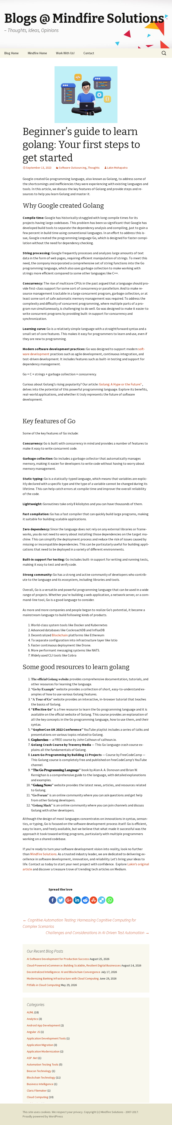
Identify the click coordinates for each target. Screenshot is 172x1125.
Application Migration (40, 1045)
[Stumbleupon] (93, 900)
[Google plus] (69, 900)
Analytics (32, 1019)
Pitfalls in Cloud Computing (43, 985)
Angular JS (33, 1032)
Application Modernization (43, 1051)
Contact (88, 53)
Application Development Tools (46, 1038)
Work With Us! (65, 53)
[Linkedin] (77, 900)
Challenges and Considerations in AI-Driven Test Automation (97, 932)
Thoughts (94, 167)
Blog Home (11, 53)
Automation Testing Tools (43, 1064)
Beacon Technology (39, 1071)
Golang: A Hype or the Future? (120, 384)
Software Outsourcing (72, 167)
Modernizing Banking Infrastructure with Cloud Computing (63, 978)
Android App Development (43, 1025)
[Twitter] (60, 900)
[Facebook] (52, 900)
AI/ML (30, 1012)
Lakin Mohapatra (117, 167)
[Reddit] (85, 900)
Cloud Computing (37, 1097)
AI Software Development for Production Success (58, 959)
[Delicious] (101, 900)
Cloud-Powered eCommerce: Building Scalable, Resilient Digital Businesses (74, 965)
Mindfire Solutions (112, 1112)
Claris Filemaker (37, 1090)
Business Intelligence (40, 1084)
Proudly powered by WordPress (43, 1116)
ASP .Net (32, 1058)
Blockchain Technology (41, 1077)
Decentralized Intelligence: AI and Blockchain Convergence (63, 972)
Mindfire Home (37, 53)
